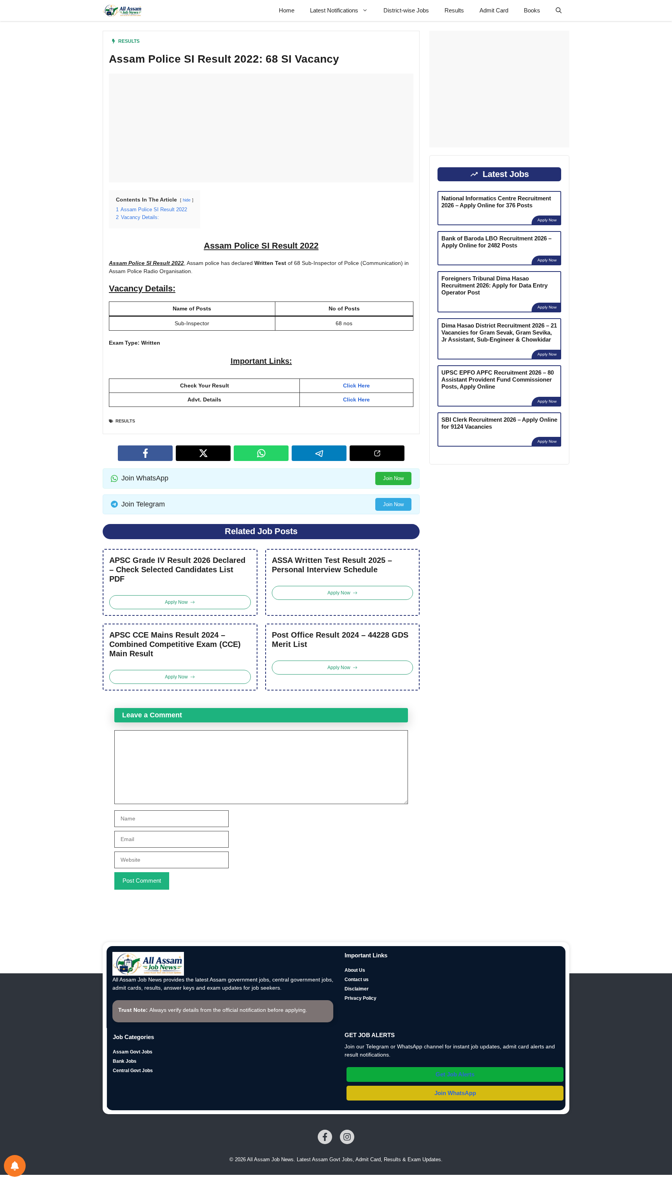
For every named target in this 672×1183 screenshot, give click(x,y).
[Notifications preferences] (15, 1166)
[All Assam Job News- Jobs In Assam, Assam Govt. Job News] (122, 10)
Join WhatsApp (455, 1093)
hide (187, 200)
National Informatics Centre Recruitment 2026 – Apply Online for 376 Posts (496, 202)
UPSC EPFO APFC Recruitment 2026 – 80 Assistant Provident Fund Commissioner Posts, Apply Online (497, 379)
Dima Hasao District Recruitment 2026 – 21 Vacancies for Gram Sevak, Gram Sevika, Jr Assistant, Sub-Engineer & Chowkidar (499, 332)
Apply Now (546, 220)
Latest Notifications (334, 10)
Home (286, 10)
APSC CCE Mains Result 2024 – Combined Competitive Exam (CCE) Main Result (175, 644)
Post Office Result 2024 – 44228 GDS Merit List (340, 639)
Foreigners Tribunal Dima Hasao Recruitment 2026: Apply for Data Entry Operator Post (494, 285)
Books (532, 10)
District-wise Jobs (406, 10)
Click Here (356, 385)
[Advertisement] (261, 128)
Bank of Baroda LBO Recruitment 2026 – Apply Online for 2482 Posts (496, 242)
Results (454, 10)
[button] (558, 10)
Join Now (393, 478)
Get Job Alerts (455, 1074)
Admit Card (494, 10)
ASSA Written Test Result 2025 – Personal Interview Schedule (332, 565)
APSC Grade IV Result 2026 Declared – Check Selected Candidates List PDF (177, 569)
